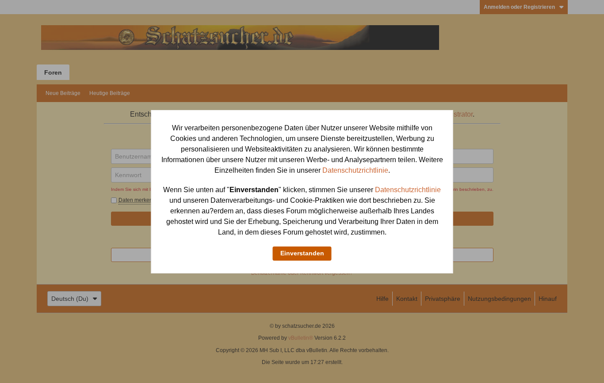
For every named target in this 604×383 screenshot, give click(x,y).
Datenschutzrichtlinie (355, 170)
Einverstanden (302, 253)
